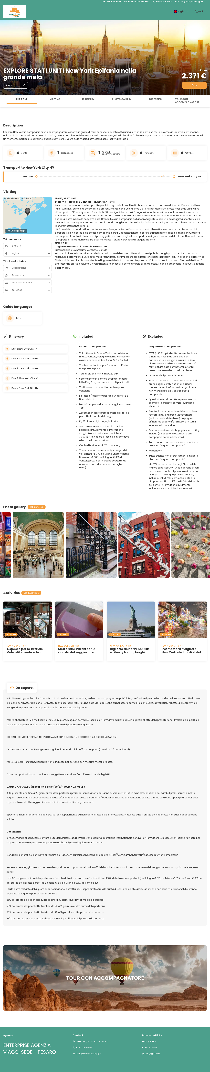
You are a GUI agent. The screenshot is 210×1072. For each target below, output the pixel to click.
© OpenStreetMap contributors (17, 198)
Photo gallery (121, 99)
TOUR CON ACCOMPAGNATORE (187, 100)
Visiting (55, 99)
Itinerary (88, 99)
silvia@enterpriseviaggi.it (190, 1)
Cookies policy (149, 1047)
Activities (155, 99)
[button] (3, 101)
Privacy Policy (149, 1041)
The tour (22, 99)
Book (194, 85)
